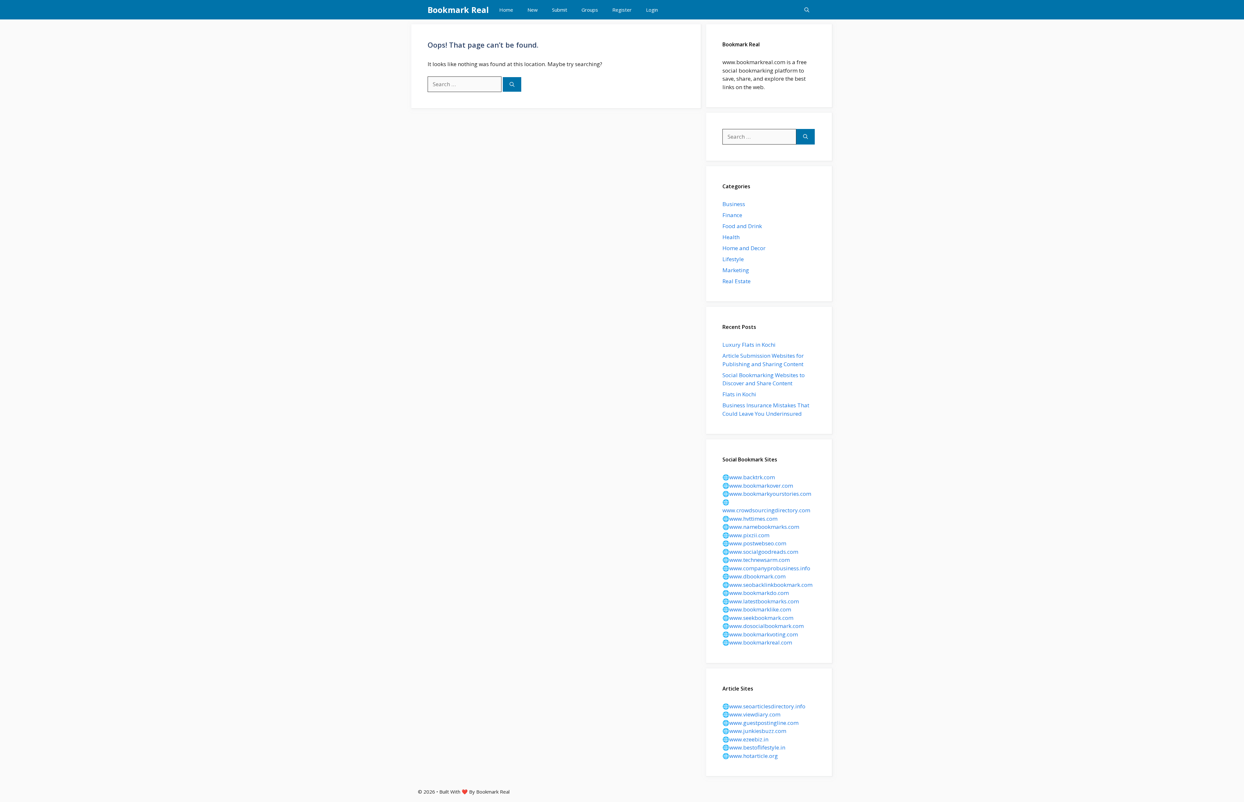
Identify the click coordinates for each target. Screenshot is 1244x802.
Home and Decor (744, 248)
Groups (590, 9)
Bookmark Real (458, 9)
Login (652, 9)
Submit (559, 9)
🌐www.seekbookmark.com (757, 618)
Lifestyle (733, 259)
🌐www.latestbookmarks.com (760, 601)
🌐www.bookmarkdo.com (755, 593)
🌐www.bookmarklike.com (756, 609)
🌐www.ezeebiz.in (745, 739)
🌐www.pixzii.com (745, 535)
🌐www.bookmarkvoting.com (760, 634)
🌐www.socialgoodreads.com (760, 551)
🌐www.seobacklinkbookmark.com (767, 584)
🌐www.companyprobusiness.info (766, 568)
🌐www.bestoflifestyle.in (753, 747)
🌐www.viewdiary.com (751, 714)
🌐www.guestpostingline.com (760, 722)
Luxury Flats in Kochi (749, 344)
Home (506, 9)
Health (731, 237)
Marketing (735, 270)
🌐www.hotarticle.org (750, 756)
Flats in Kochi (739, 394)
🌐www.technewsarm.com (756, 560)
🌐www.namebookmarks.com (760, 526)
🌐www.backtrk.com (748, 477)
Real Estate (736, 281)
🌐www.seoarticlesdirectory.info (763, 706)
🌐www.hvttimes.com (750, 518)
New (532, 9)
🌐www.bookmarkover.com (757, 485)
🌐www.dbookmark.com (754, 576)
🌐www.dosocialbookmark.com (763, 626)
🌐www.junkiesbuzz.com (754, 731)
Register (622, 9)
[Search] (512, 84)
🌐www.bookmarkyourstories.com (766, 493)
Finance (732, 215)
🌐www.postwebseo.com (754, 543)
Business (733, 204)
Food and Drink (742, 226)
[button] (806, 9)
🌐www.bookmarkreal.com (757, 642)
